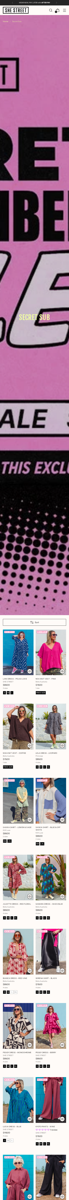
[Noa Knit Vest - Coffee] (18, 726)
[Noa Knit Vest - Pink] (51, 652)
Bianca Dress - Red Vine (15, 978)
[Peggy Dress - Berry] (51, 1026)
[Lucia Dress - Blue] (18, 1100)
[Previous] (12, 2)
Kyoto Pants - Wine (45, 1127)
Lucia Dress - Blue (12, 1127)
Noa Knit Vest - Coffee (14, 753)
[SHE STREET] (16, 10)
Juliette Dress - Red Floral (17, 904)
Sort (37, 622)
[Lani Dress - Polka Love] (18, 652)
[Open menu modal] (64, 10)
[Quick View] (30, 671)
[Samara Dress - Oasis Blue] (51, 877)
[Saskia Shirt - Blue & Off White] (51, 801)
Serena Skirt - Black (46, 978)
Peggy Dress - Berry (46, 1053)
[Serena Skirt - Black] (51, 952)
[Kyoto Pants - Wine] (51, 1100)
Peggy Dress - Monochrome (17, 1053)
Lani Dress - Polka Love (15, 679)
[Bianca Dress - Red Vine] (18, 952)
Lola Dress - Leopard (46, 753)
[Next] (56, 2)
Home (5, 21)
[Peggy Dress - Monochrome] (18, 1026)
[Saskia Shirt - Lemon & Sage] (18, 801)
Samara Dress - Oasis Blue (49, 904)
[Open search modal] (50, 10)
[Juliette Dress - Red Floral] (18, 877)
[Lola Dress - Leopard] (51, 726)
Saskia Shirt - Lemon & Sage (17, 827)
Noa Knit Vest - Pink (46, 679)
